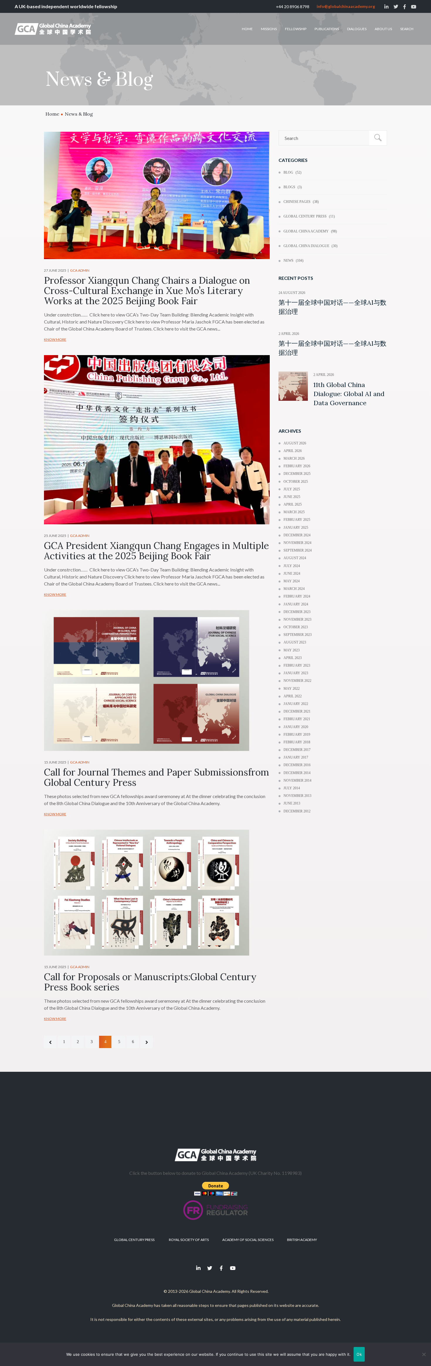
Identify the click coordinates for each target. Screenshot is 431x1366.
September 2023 (298, 635)
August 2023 (295, 642)
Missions (269, 29)
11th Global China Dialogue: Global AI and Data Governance (348, 394)
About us (383, 29)
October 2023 (296, 627)
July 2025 (292, 489)
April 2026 (293, 451)
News (288, 261)
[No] (424, 1354)
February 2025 (297, 520)
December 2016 (297, 765)
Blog (288, 172)
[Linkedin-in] (198, 1268)
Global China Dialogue (306, 246)
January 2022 (296, 704)
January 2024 (296, 604)
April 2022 (293, 696)
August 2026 (295, 443)
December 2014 (297, 773)
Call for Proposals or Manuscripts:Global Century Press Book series (150, 982)
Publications (327, 29)
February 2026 (297, 466)
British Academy (302, 1239)
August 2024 (295, 558)
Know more (55, 339)
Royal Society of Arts (189, 1239)
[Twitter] (210, 1268)
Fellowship (295, 29)
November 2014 (297, 780)
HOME (247, 29)
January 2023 (296, 673)
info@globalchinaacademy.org (346, 6)
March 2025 (294, 512)
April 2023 (293, 658)
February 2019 (297, 734)
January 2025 (296, 527)
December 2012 (297, 811)
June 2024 (292, 573)
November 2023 (297, 619)
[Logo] (53, 29)
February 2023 (297, 665)
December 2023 (297, 612)
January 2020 (296, 727)
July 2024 (292, 566)
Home (52, 114)
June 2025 (292, 497)
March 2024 (294, 589)
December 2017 (297, 750)
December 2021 (297, 711)
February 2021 (297, 719)
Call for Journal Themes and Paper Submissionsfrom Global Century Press (156, 777)
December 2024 (297, 535)
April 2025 (293, 504)
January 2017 (296, 757)
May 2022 (292, 689)
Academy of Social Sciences (248, 1239)
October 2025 (296, 482)
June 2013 (292, 803)
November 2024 (297, 543)
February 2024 (297, 596)
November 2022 (297, 681)
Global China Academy (306, 231)
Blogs (289, 187)
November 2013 (297, 796)
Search (406, 29)
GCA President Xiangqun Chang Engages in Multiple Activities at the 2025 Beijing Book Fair (156, 551)
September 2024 (298, 550)
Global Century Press (305, 216)
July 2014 (292, 788)
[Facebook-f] (221, 1268)
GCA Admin (79, 270)
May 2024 (292, 581)
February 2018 (297, 742)
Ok (359, 1354)
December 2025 (297, 474)
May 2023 (292, 650)
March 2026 (294, 458)
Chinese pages (297, 202)
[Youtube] (233, 1268)
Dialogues (356, 29)
